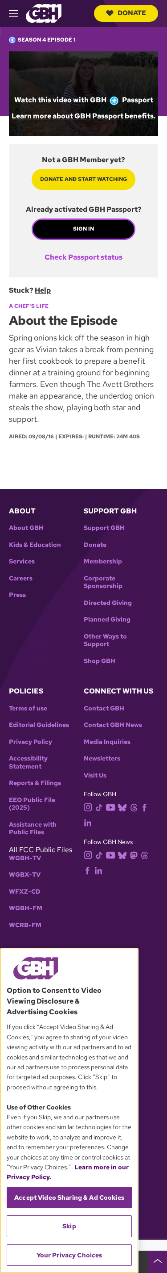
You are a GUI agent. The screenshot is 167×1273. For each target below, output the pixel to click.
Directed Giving (108, 603)
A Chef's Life (29, 306)
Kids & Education (35, 545)
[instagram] (88, 806)
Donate (132, 12)
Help (43, 290)
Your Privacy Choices (69, 1255)
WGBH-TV (25, 858)
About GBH (26, 528)
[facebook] (144, 807)
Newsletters (102, 758)
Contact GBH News (113, 725)
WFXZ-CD (25, 891)
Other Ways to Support (105, 640)
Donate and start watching (83, 179)
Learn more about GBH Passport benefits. (83, 116)
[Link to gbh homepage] (43, 12)
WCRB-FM (25, 925)
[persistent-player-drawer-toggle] (157, 1262)
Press (17, 595)
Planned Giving (107, 619)
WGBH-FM (25, 908)
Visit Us (95, 775)
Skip (69, 1226)
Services (22, 561)
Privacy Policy (30, 742)
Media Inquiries (107, 742)
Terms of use (28, 708)
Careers (21, 578)
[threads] (134, 807)
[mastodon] (134, 854)
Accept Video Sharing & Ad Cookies (69, 1197)
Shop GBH (99, 661)
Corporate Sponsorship (103, 582)
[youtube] (110, 806)
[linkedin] (88, 822)
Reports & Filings (35, 783)
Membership (103, 561)
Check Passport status (83, 257)
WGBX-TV (25, 874)
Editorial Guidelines (39, 725)
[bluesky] (122, 807)
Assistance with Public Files (33, 828)
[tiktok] (99, 807)
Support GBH (104, 528)
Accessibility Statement (28, 762)
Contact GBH (104, 708)
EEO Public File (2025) (32, 804)
